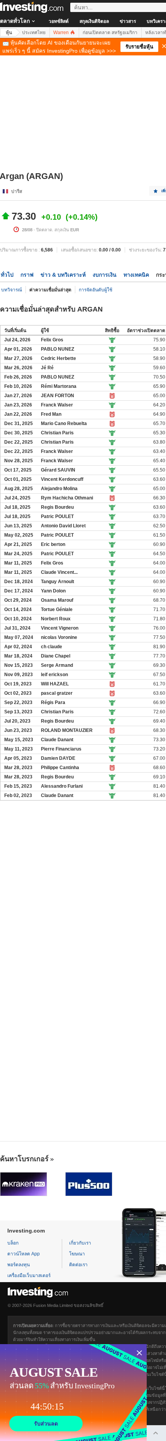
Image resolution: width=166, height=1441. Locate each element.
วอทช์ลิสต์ (59, 21)
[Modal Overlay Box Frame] (73, 1392)
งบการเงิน (105, 275)
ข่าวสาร (128, 21)
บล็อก (13, 1243)
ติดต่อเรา (78, 1264)
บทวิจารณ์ (11, 290)
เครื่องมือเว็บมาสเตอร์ (29, 1275)
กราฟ (27, 275)
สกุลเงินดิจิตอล (94, 21)
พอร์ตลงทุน (18, 1264)
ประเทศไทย (34, 32)
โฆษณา (77, 1254)
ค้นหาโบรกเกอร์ (24, 1159)
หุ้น (9, 32)
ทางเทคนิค (136, 275)
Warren (61, 32)
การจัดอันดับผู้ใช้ (95, 290)
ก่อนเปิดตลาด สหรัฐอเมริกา (110, 32)
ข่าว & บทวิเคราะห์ (63, 275)
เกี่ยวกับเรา (80, 1243)
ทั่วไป (7, 275)
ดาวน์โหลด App (23, 1254)
